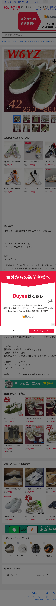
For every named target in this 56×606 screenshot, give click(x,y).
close (14, 331)
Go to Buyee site (41, 331)
